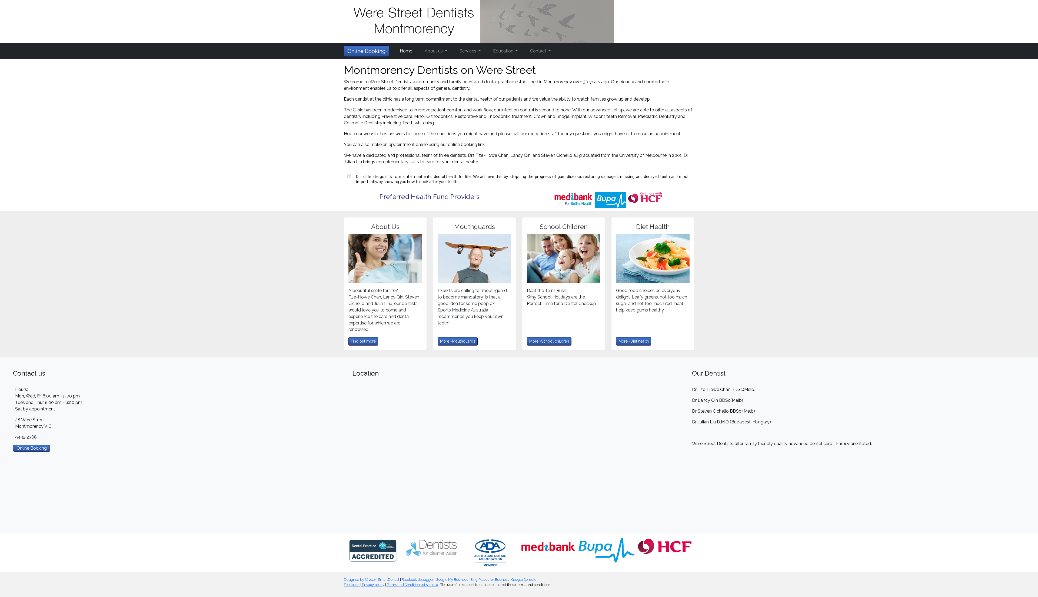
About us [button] (434, 51)
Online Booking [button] (366, 51)
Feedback (352, 585)
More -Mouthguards (457, 341)
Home (406, 51)
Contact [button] (538, 51)
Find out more (363, 341)
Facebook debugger (418, 580)
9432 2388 (26, 437)
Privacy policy (372, 585)
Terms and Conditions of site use (412, 585)
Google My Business (452, 580)
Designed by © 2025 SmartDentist (371, 580)
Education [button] (503, 51)
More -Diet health (633, 341)
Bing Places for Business (489, 580)
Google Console (523, 580)
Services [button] (468, 51)
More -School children (549, 341)
